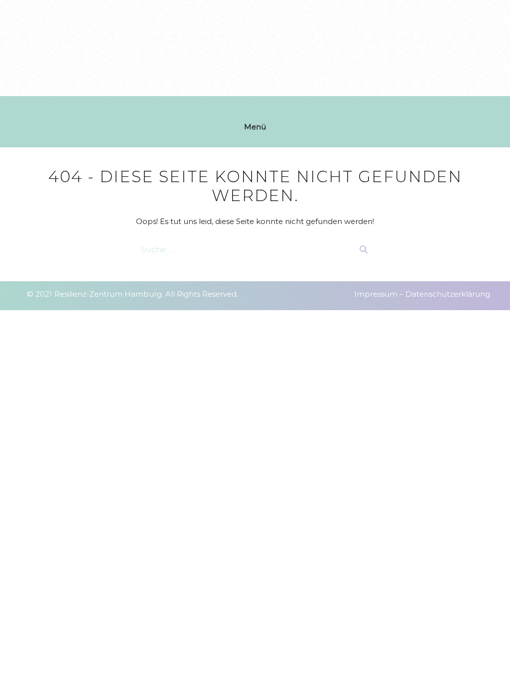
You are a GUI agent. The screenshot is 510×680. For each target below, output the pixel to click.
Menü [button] (255, 126)
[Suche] (364, 249)
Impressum (375, 294)
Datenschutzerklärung (447, 294)
